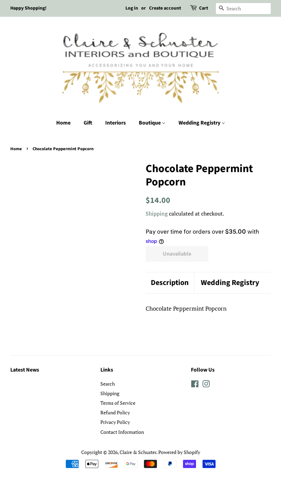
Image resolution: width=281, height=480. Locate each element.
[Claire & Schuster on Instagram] (206, 385)
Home (63, 123)
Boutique (150, 123)
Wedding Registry (200, 123)
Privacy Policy (115, 422)
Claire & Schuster (138, 452)
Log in (131, 8)
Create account (165, 8)
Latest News (24, 370)
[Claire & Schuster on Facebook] (195, 385)
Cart (203, 8)
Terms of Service (117, 403)
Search (107, 383)
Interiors (115, 123)
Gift (88, 123)
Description (170, 282)
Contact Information (122, 432)
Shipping (157, 213)
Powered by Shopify (179, 452)
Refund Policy (115, 412)
